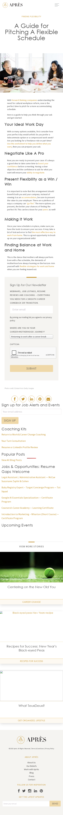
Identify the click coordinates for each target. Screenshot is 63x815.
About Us (31, 762)
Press (31, 776)
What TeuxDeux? (32, 705)
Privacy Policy (49, 749)
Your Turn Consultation (14, 440)
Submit (31, 368)
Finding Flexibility (31, 16)
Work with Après (31, 769)
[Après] (12, 4)
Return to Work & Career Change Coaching (24, 434)
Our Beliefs (31, 766)
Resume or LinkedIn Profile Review (20, 447)
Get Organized (26, 720)
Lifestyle (40, 720)
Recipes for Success (31, 661)
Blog (32, 772)
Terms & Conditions (37, 749)
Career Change (31, 601)
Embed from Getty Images (24, 388)
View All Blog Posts (12, 460)
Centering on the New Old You (31, 587)
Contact (31, 779)
